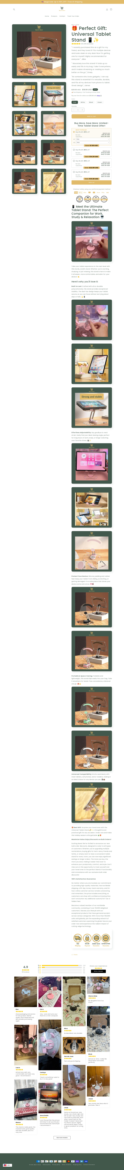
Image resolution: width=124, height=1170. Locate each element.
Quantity (74, 106)
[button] (14, 9)
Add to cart (91, 182)
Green (100, 102)
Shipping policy (77, 1164)
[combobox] (93, 139)
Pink (74, 102)
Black (91, 102)
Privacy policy (56, 1164)
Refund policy (47, 1164)
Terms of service (66, 1164)
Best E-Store (37, 1164)
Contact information (89, 1164)
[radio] (91, 134)
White (83, 102)
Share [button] (76, 955)
